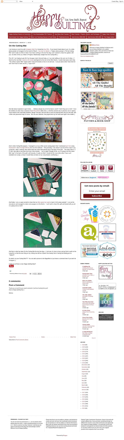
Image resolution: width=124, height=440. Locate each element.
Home (43, 337)
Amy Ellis (46, 49)
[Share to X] (37, 274)
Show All (93, 338)
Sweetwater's (13, 147)
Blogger (65, 435)
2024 (83, 349)
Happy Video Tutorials (108, 34)
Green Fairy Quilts (87, 317)
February (84, 387)
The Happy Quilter (109, 37)
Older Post (73, 337)
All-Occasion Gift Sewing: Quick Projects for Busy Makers (88, 305)
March (83, 385)
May (83, 380)
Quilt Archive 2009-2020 (78, 37)
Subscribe (97, 196)
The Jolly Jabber (87, 295)
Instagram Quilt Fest (31, 49)
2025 (83, 347)
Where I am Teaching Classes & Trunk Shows (43, 37)
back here (68, 146)
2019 (83, 360)
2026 (83, 344)
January (84, 389)
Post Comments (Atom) (22, 339)
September (85, 371)
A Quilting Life (86, 266)
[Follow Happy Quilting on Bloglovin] (88, 178)
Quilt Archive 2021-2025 (94, 37)
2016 (83, 394)
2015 (83, 397)
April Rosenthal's (35, 110)
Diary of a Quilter (87, 280)
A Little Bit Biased (87, 331)
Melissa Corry (95, 45)
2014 (83, 399)
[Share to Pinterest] (41, 274)
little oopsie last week (44, 202)
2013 (83, 401)
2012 (83, 403)
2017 (83, 392)
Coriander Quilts (86, 287)
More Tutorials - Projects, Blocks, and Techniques (85, 34)
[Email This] (33, 274)
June (83, 378)
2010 (83, 408)
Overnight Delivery (24, 147)
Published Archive (64, 37)
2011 (83, 406)
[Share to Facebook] (39, 274)
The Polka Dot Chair (87, 302)
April (83, 383)
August (84, 374)
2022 (83, 353)
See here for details (44, 51)
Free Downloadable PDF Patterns (42, 34)
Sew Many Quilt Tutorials (62, 34)
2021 (83, 356)
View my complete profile (87, 56)
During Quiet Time (87, 273)
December (85, 364)
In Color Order (86, 310)
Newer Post (12, 337)
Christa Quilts (86, 324)
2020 (83, 358)
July (83, 376)
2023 (83, 351)
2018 (83, 363)
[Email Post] (30, 273)
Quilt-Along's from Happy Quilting (18, 37)
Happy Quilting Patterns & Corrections (20, 34)
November (85, 367)
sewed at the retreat (27, 60)
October (84, 369)
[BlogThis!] (35, 274)
